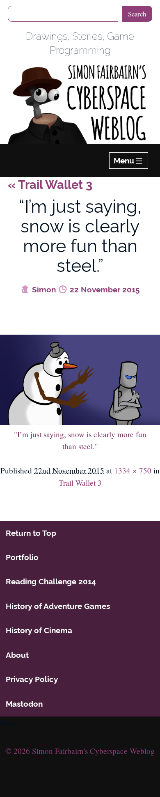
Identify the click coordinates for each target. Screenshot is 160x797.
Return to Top (31, 532)
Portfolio (22, 557)
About (17, 654)
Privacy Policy (32, 679)
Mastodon (24, 703)
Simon (43, 289)
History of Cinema (39, 630)
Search (137, 13)
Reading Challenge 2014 (51, 581)
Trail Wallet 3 (50, 185)
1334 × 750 (132, 470)
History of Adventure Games (58, 606)
